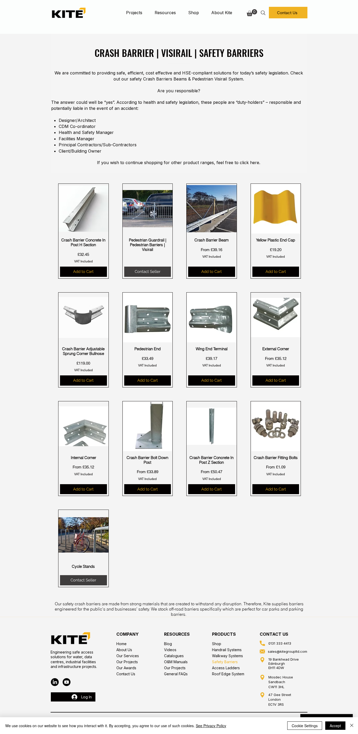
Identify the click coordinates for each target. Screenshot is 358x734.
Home (121, 643)
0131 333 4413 (279, 643)
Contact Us (125, 674)
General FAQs (176, 674)
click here (249, 162)
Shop (216, 643)
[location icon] (262, 659)
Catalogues (174, 656)
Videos (170, 649)
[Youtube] (66, 682)
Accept (335, 725)
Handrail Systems (227, 649)
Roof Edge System (228, 674)
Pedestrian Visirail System (217, 79)
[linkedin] (55, 682)
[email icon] (262, 651)
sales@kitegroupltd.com (287, 651)
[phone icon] (262, 643)
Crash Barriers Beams (165, 79)
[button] (134, 12)
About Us (124, 649)
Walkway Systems (227, 656)
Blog (168, 643)
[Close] (352, 725)
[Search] (263, 13)
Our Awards (126, 668)
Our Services (127, 656)
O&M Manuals (176, 662)
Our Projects (127, 662)
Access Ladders (226, 668)
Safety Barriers (225, 662)
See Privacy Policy (211, 725)
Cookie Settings (305, 725)
